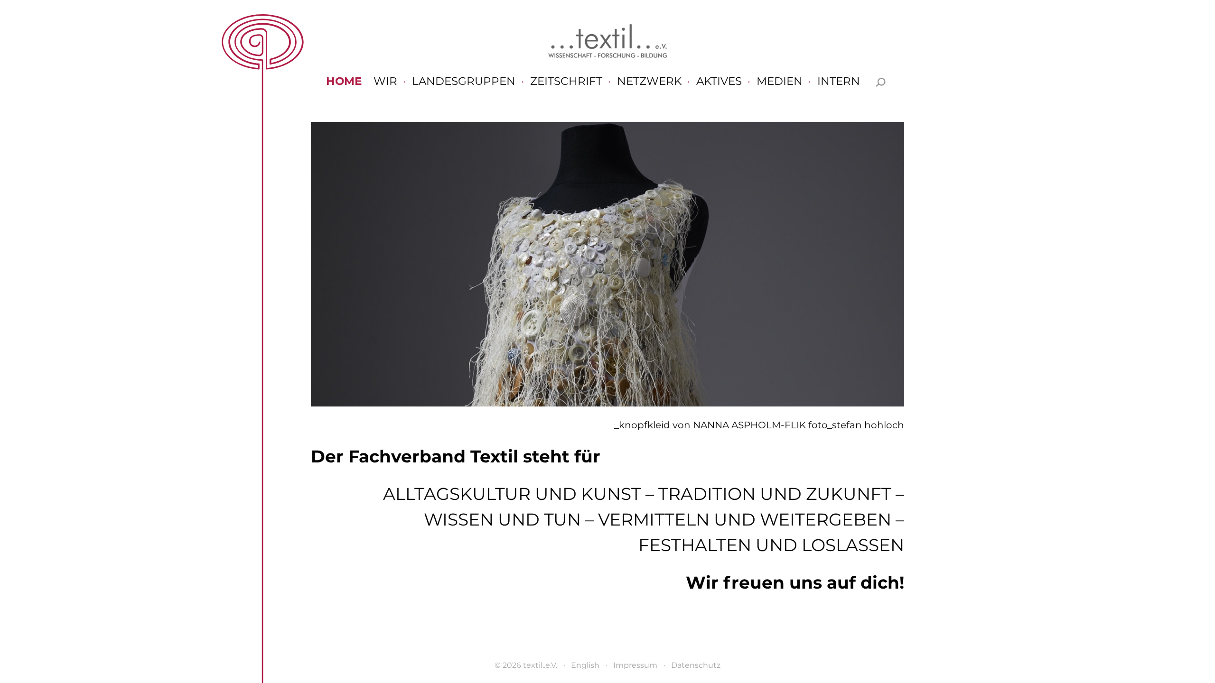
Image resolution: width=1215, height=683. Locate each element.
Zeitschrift (566, 81)
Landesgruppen (463, 81)
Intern (838, 81)
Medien (780, 81)
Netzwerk (649, 81)
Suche (880, 82)
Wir (385, 81)
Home (344, 81)
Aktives (719, 81)
